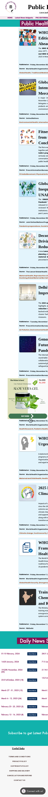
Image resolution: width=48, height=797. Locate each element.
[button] (30, 421)
